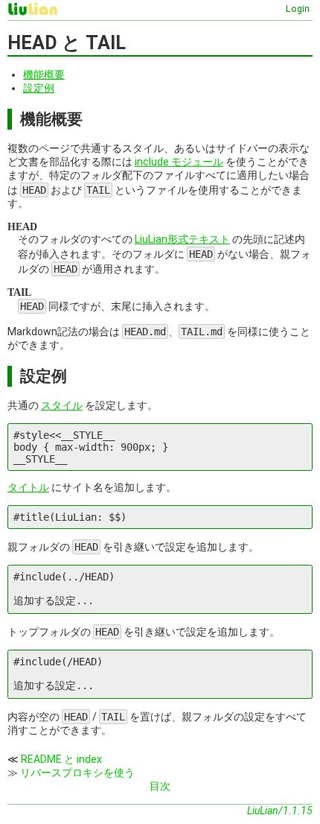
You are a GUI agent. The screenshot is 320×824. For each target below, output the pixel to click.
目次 (160, 786)
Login (298, 8)
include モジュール (179, 162)
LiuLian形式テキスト (182, 239)
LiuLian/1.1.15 (280, 811)
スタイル (62, 405)
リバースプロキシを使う (77, 773)
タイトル (28, 487)
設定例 (38, 88)
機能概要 (44, 74)
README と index (61, 759)
